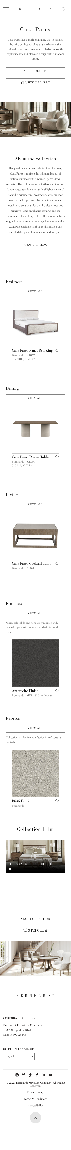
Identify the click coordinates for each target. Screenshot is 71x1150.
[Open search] (63, 9)
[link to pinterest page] (23, 1075)
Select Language (20, 1049)
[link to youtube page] (51, 1075)
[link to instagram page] (17, 1075)
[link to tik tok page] (30, 1075)
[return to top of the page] (35, 1117)
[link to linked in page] (43, 1075)
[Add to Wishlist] (57, 350)
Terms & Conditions (35, 1099)
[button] (35, 322)
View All (35, 291)
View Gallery (37, 82)
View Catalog (35, 245)
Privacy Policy (35, 1092)
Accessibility (35, 1105)
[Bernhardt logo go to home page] (35, 9)
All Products (35, 71)
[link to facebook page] (37, 1075)
